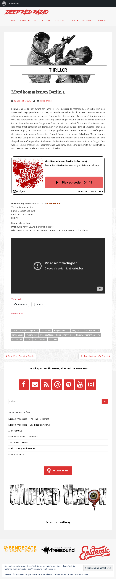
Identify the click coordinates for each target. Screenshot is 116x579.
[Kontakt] (35, 384)
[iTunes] (57, 384)
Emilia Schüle (17, 335)
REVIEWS (23, 20)
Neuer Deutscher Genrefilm (88, 335)
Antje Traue (33, 330)
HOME (12, 20)
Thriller (49, 100)
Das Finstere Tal (92, 330)
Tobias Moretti (40, 339)
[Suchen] (105, 401)
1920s (15, 330)
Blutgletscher (77, 330)
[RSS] (46, 384)
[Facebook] (24, 384)
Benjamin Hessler (61, 330)
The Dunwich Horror (18, 442)
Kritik (42, 100)
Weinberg (53, 339)
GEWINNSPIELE (102, 20)
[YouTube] (80, 384)
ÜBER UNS (86, 20)
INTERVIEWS (59, 20)
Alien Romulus (15, 430)
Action (23, 330)
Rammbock (17, 339)
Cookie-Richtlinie (81, 574)
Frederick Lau (31, 335)
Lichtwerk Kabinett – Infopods (23, 436)
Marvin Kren (68, 335)
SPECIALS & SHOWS (42, 20)
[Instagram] (91, 384)
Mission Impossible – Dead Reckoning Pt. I (29, 424)
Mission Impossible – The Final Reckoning (28, 418)
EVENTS (72, 20)
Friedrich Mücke (47, 335)
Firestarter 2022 (16, 454)
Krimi (58, 335)
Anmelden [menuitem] (14, 3)
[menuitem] (4, 3)
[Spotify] (69, 384)
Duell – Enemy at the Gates (21, 448)
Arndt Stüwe (46, 330)
